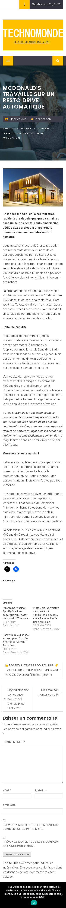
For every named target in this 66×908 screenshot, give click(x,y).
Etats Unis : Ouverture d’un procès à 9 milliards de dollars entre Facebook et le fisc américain (46, 615)
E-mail (41, 790)
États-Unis (43, 670)
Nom (7, 790)
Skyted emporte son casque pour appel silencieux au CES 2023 (18, 699)
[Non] (61, 895)
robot (38, 675)
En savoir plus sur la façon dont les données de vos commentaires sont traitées (32, 872)
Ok (34, 902)
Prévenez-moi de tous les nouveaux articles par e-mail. (31, 843)
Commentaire (14, 742)
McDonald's (23, 675)
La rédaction (42, 119)
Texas (48, 675)
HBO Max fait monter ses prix (48, 692)
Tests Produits (35, 665)
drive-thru (26, 670)
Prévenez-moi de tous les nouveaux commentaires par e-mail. (31, 827)
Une (51, 665)
